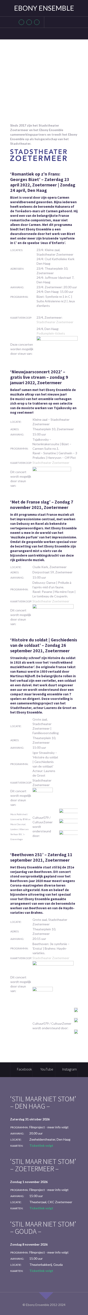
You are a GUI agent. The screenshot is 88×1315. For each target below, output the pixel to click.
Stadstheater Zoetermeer (55, 322)
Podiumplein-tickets (51, 333)
